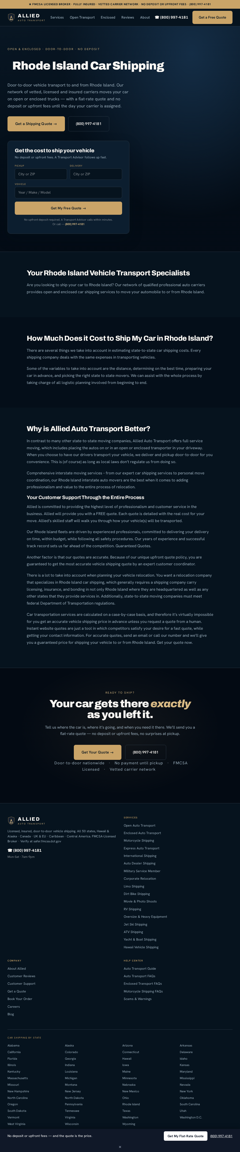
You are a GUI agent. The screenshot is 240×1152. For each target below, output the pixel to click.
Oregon (13, 1104)
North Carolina (18, 1098)
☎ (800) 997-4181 (171, 17)
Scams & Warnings (138, 999)
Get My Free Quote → (68, 208)
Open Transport (82, 17)
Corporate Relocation (140, 878)
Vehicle (20, 184)
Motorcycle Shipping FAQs (143, 991)
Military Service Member (142, 871)
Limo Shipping (134, 886)
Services (57, 17)
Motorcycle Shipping (139, 840)
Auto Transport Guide (140, 968)
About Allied (17, 968)
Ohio (125, 1098)
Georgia (70, 1059)
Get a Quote (17, 991)
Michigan (71, 1078)
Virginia (70, 1117)
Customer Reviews (21, 976)
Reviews (127, 17)
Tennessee (72, 1111)
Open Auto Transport (139, 825)
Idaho (184, 1059)
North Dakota (74, 1098)
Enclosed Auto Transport (142, 833)
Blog (11, 1014)
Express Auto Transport (141, 848)
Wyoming (128, 1124)
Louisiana (71, 1072)
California (14, 1052)
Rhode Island (131, 1104)
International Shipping (140, 856)
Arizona (127, 1045)
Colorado (71, 1052)
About (145, 17)
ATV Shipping (133, 932)
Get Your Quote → (98, 752)
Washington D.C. (191, 1117)
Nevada (185, 1085)
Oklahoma (187, 1098)
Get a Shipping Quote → (36, 123)
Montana (71, 1085)
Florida (12, 1059)
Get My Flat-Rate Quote (186, 1136)
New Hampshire (18, 1091)
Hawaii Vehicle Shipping (141, 947)
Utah (183, 1111)
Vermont (13, 1117)
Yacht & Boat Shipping (140, 939)
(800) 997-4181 (88, 123)
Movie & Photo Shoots (140, 901)
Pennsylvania (73, 1104)
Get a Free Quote (212, 17)
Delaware (186, 1052)
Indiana (70, 1065)
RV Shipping (132, 909)
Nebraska (128, 1085)
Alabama (13, 1045)
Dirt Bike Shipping (137, 894)
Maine (126, 1072)
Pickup (19, 166)
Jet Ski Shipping (135, 924)
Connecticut (130, 1052)
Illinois (12, 1065)
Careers (14, 1006)
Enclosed (108, 17)
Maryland (186, 1072)
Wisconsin (72, 1124)
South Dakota (17, 1111)
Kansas (184, 1065)
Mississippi (187, 1078)
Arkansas (186, 1045)
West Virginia (16, 1124)
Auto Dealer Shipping (139, 863)
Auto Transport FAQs (139, 976)
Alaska (69, 1045)
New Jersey (73, 1091)
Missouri (13, 1085)
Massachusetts (18, 1078)
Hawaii (126, 1059)
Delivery (76, 166)
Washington (130, 1117)
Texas (126, 1111)
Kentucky (14, 1072)
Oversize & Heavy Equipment (145, 916)
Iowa (125, 1065)
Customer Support (21, 983)
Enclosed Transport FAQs (143, 983)
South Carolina (190, 1104)
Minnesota (129, 1078)
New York (186, 1091)
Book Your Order (20, 999)
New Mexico (130, 1091)
